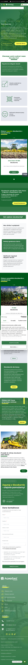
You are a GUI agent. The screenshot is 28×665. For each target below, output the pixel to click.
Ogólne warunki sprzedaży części (9, 642)
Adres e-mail (5, 527)
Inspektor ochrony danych (7, 659)
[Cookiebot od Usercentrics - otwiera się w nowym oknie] (21, 317)
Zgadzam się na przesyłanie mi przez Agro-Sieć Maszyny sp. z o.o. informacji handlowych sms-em (14, 558)
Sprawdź (22, 422)
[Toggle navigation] (2, 4)
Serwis (6, 604)
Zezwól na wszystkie (14, 342)
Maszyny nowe (8, 591)
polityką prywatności (10, 548)
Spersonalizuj (13, 346)
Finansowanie (8, 600)
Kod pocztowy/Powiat (7, 534)
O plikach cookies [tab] (22, 320)
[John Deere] (24, 4)
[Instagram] (7, 634)
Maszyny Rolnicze (11, 20)
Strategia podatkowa (6, 653)
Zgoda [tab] (4, 320)
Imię (3, 514)
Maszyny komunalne (9, 597)
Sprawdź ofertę (20, 43)
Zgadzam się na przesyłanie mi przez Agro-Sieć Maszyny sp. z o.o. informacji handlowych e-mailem (14, 553)
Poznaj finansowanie (19, 203)
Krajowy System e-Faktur (7, 645)
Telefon (4, 521)
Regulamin (4, 638)
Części (6, 607)
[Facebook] (12, 634)
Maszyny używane (9, 594)
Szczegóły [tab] (13, 320)
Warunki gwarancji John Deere (16, 638)
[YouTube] (9, 634)
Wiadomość (5, 540)
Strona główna (4, 20)
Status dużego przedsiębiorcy (8, 650)
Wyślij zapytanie (7, 43)
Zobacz (14, 172)
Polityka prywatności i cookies (8, 656)
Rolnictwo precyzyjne (10, 610)
